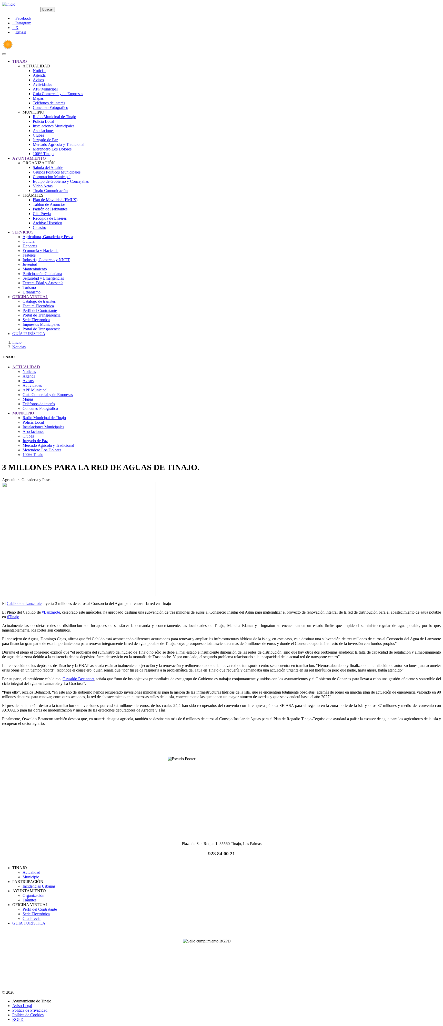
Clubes (38, 135)
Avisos (38, 80)
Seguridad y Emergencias (43, 278)
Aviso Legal (22, 1005)
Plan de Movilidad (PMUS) (55, 200)
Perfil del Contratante (40, 310)
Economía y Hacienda (40, 250)
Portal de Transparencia (42, 315)
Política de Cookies (28, 1015)
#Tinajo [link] (13, 617)
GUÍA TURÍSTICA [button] (28, 333)
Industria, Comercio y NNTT (46, 260)
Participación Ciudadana (42, 273)
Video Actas (43, 186)
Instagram (23, 23)
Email (20, 32)
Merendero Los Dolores (52, 149)
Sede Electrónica (36, 914)
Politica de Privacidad (29, 1010)
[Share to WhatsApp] (221, 743)
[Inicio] (8, 4)
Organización (33, 895)
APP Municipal (45, 89)
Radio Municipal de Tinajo (54, 117)
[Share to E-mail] (246, 743)
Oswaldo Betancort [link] (78, 679)
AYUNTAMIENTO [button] (29, 158)
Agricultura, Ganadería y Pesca (48, 237)
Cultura (29, 241)
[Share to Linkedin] (234, 743)
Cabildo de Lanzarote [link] (24, 603)
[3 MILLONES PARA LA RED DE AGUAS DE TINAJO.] (79, 595)
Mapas (38, 98)
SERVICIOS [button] (23, 232)
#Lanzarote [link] (51, 612)
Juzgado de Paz (45, 140)
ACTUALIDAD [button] (26, 367)
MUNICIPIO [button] (23, 413)
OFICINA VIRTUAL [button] (30, 296)
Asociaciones (43, 130)
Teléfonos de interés (49, 103)
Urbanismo (32, 292)
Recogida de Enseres (50, 218)
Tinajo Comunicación (50, 190)
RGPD (18, 1019)
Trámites (29, 900)
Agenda (39, 75)
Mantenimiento (35, 269)
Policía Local (43, 121)
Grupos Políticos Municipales (56, 172)
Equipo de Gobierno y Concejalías (61, 181)
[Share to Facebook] (197, 743)
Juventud (30, 264)
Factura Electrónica (38, 306)
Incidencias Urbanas (39, 886)
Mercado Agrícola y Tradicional (58, 144)
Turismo (29, 287)
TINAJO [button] (19, 61)
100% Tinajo (43, 153)
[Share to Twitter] (209, 743)
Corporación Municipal (52, 177)
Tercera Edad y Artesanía (43, 283)
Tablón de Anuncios (49, 204)
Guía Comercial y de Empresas (58, 94)
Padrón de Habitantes (50, 209)
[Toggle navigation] (4, 54)
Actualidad (31, 872)
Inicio (17, 342)
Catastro (39, 227)
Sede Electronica (36, 320)
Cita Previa (42, 213)
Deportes (30, 246)
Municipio (31, 877)
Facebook (23, 18)
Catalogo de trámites (39, 301)
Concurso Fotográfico (50, 107)
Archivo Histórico (47, 223)
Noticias (39, 70)
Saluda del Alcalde (48, 167)
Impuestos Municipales (41, 324)
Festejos (29, 255)
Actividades (42, 84)
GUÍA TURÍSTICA (28, 923)
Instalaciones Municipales (53, 126)
